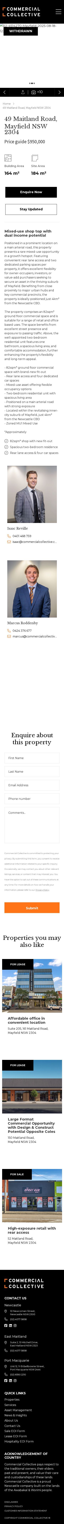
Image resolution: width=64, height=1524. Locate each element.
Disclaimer (11, 1502)
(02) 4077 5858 (18, 1319)
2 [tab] (32, 83)
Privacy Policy (13, 1506)
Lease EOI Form (15, 1436)
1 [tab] (30, 83)
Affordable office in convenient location (26, 1020)
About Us (11, 1420)
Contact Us (12, 1426)
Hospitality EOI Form (19, 1441)
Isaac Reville (17, 528)
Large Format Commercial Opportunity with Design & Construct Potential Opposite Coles (31, 1125)
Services (10, 1405)
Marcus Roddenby (22, 623)
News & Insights (15, 1415)
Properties (11, 1399)
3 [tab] (34, 83)
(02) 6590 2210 (18, 1374)
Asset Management (18, 1410)
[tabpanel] (32, 60)
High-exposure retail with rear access (32, 1230)
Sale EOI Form (14, 1431)
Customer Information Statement (25, 1510)
